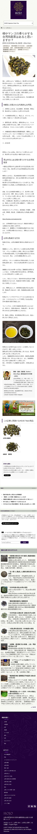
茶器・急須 (6, 768)
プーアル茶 (6, 732)
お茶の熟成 (6, 47)
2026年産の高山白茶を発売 (18, 587)
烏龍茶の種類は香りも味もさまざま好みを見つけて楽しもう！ (18, 499)
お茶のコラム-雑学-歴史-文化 (10, 770)
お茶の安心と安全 (7, 784)
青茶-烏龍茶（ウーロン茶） (18, 46)
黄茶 (5, 735)
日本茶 (5, 721)
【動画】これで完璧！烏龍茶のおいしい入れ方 (14, 497)
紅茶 (5, 727)
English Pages (13, 824)
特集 (5, 757)
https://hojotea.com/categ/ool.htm (12, 219)
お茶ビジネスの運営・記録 (9, 789)
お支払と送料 (26, 822)
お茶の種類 (6, 762)
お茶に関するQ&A (7, 800)
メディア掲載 (7, 803)
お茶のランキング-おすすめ (9, 795)
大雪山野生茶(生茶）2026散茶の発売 (22, 628)
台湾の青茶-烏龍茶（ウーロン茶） (22, 47)
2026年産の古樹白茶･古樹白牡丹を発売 (22, 613)
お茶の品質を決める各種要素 (10, 778)
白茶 (5, 738)
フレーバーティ (7, 740)
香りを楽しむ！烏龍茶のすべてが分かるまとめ (14, 501)
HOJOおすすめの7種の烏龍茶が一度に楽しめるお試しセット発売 (19, 504)
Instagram (20, 394)
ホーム (3, 27)
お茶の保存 (29, 46)
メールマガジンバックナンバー (10, 759)
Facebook (11, 394)
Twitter (15, 394)
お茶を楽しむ (6, 46)
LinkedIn (6, 394)
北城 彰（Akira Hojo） (25, 43)
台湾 (11, 47)
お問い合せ (17, 822)
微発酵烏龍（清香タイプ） (9, 49)
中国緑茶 (6, 724)
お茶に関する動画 (7, 797)
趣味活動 (6, 792)
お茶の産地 (6, 765)
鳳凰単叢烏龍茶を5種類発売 (19, 601)
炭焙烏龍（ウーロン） (23, 49)
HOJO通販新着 (7, 754)
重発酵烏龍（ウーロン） (9, 51)
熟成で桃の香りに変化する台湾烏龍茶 (12, 494)
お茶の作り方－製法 (8, 776)
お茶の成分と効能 (7, 781)
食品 (5, 787)
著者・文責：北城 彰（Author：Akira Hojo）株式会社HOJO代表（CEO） (22, 374)
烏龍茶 (5, 729)
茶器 (5, 743)
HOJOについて (8, 822)
